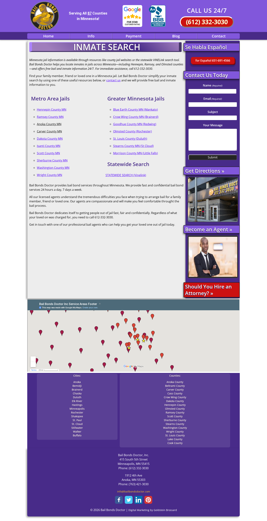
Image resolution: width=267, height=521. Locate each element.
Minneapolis (77, 408)
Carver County (175, 389)
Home (48, 36)
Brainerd (77, 389)
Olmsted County (175, 408)
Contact (219, 36)
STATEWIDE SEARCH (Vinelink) (126, 175)
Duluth (77, 397)
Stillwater (77, 427)
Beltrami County (175, 385)
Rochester (77, 412)
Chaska (77, 393)
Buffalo (77, 435)
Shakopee (77, 416)
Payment (133, 36)
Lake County (175, 439)
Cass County (174, 393)
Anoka (77, 382)
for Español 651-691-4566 (212, 60)
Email (212, 99)
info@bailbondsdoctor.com (133, 491)
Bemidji (77, 385)
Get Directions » (204, 170)
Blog (176, 36)
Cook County (175, 443)
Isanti (41, 146)
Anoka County (175, 382)
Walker (77, 431)
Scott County (175, 416)
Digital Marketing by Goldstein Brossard (152, 510)
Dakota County (175, 401)
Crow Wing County (175, 397)
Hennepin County (175, 405)
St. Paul (77, 420)
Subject (213, 112)
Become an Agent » (208, 229)
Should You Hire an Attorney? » (208, 289)
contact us (113, 80)
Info (91, 36)
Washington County (175, 427)
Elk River (77, 401)
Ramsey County (175, 412)
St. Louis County (175, 435)
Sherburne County (175, 420)
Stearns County (175, 424)
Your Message (213, 125)
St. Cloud (77, 424)
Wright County (175, 431)
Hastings (77, 405)
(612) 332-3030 (207, 22)
